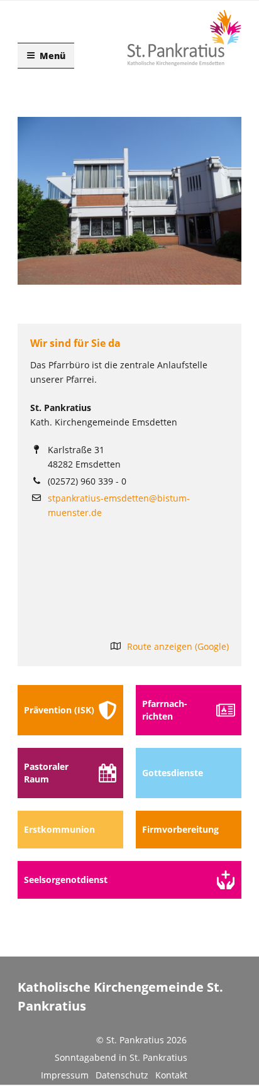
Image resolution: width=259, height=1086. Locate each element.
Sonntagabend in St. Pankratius (121, 1057)
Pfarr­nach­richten (164, 710)
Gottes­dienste (172, 773)
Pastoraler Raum (46, 772)
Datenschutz (122, 1075)
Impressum (65, 1075)
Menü (52, 56)
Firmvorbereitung (180, 829)
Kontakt (171, 1075)
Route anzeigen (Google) (178, 646)
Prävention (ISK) (59, 710)
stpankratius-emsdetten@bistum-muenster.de (119, 505)
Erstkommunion (59, 829)
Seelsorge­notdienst (65, 880)
